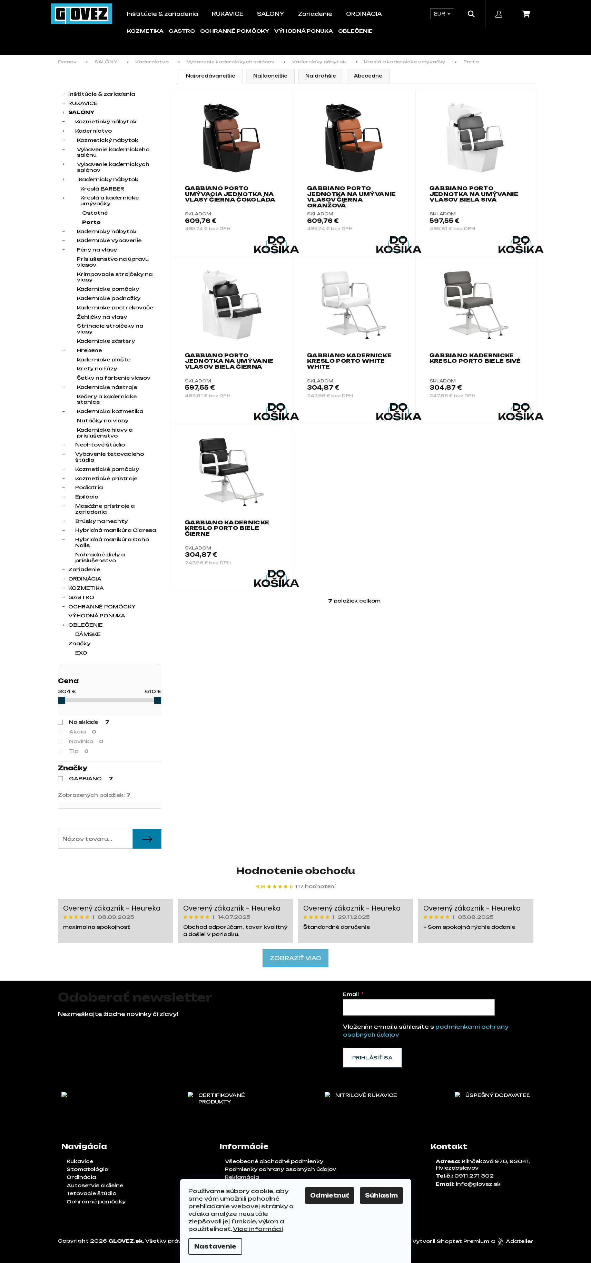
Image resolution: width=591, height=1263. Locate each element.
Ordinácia (81, 1177)
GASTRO (182, 31)
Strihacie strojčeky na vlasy (110, 329)
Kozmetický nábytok (106, 121)
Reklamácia (242, 1177)
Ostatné (95, 213)
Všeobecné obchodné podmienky (274, 1161)
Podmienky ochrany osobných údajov (280, 1169)
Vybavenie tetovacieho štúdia (109, 457)
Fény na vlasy (97, 250)
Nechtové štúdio (100, 445)
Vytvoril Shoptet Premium (450, 1241)
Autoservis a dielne (95, 1185)
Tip (79, 751)
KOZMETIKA (145, 31)
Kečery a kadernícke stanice (107, 399)
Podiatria (89, 487)
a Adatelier (512, 1241)
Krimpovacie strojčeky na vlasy (114, 277)
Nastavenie (215, 1246)
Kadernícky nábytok (108, 179)
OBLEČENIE (355, 31)
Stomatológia (87, 1169)
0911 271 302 (474, 1176)
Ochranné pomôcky (96, 1201)
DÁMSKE (88, 634)
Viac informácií (258, 1228)
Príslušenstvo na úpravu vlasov (113, 262)
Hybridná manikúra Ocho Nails (112, 542)
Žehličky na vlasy (102, 317)
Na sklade (89, 722)
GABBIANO (91, 778)
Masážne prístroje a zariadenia (105, 509)
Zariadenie (84, 569)
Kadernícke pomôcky (108, 289)
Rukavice (80, 1161)
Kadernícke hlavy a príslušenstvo (104, 433)
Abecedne (368, 76)
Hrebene (89, 350)
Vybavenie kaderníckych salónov (113, 167)
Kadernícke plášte (103, 359)
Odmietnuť (329, 1195)
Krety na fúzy (97, 368)
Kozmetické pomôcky (107, 469)
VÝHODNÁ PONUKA (303, 31)
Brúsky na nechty (101, 521)
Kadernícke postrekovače (115, 307)
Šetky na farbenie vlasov (113, 378)
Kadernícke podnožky (108, 298)
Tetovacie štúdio (91, 1193)
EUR (440, 14)
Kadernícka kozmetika (110, 411)
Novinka (86, 741)
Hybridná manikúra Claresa (115, 530)
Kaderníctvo (93, 131)
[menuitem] (162, 14)
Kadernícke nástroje (107, 387)
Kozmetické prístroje (106, 478)
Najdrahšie (320, 76)
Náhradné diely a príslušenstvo (100, 557)
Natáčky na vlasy (102, 420)
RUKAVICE (83, 103)
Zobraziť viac (295, 958)
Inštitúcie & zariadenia (101, 94)
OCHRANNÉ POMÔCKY (234, 31)
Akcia (82, 732)
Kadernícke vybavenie (109, 240)
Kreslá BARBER (102, 189)
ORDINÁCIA (84, 579)
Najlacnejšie (270, 76)
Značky (79, 643)
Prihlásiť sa (372, 1057)
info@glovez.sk (478, 1184)
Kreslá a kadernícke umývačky (109, 200)
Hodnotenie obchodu (295, 870)
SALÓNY (81, 112)
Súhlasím (381, 1195)
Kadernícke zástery (106, 341)
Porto (91, 222)
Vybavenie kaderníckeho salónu (113, 152)
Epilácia (86, 497)
